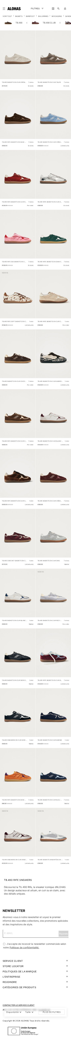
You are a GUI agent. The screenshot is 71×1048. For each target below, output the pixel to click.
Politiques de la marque (20, 971)
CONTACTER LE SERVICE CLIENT (19, 1005)
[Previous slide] (4, 57)
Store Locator (13, 966)
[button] (5, 8)
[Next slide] (31, 57)
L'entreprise (11, 976)
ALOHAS (25, 1021)
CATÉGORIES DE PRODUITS (19, 987)
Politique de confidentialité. (24, 947)
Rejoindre (10, 982)
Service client (13, 961)
